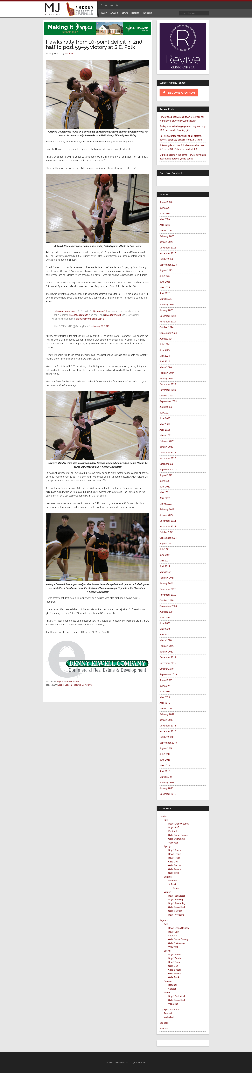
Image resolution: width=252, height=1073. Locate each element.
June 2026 (165, 213)
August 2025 (166, 270)
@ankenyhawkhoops (65, 311)
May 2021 (165, 560)
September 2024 (168, 333)
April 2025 (165, 293)
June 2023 (165, 418)
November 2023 (168, 390)
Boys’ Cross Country (178, 823)
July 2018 (165, 754)
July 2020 (165, 617)
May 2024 (165, 355)
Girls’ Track (173, 873)
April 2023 (165, 429)
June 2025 (165, 281)
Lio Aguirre (87, 685)
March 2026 (166, 230)
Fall (166, 820)
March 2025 (166, 299)
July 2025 (165, 276)
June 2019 (165, 691)
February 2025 (167, 304)
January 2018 (166, 788)
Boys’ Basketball (176, 895)
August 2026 (166, 202)
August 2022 (166, 475)
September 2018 (168, 742)
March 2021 (166, 572)
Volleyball (173, 842)
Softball (172, 884)
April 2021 (165, 566)
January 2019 (166, 720)
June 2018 (165, 759)
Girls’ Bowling (175, 911)
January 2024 (166, 378)
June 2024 (165, 350)
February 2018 (167, 782)
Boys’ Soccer (175, 850)
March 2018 (166, 776)
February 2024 (167, 372)
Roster (176, 888)
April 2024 (165, 361)
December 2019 (168, 657)
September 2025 (168, 264)
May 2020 (165, 629)
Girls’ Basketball (176, 907)
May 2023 (165, 424)
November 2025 (168, 253)
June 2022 (165, 486)
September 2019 (168, 674)
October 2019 (167, 668)
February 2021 (167, 577)
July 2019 (165, 685)
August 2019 (166, 680)
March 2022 (166, 503)
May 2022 (165, 492)
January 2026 (166, 242)
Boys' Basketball (64, 682)
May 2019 (165, 697)
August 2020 (166, 611)
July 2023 (165, 412)
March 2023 (166, 435)
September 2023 (168, 401)
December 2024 (168, 316)
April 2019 (165, 703)
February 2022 (167, 509)
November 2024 (168, 321)
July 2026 (165, 207)
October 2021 (167, 532)
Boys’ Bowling (175, 899)
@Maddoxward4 (112, 315)
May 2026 (165, 219)
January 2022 (166, 515)
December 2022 (168, 452)
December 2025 (168, 247)
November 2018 (168, 731)
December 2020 (168, 589)
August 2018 (166, 748)
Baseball (172, 880)
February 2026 (167, 236)
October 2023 (167, 395)
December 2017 (168, 794)
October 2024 (167, 327)
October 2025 (167, 259)
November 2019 (168, 663)
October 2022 (167, 464)
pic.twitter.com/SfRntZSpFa (90, 318)
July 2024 (165, 344)
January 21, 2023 (101, 326)
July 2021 (165, 549)
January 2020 (166, 651)
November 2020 (168, 594)
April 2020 (165, 634)
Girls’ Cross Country (178, 835)
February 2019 (167, 714)
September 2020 (168, 606)
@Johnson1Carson (78, 315)
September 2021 (168, 537)
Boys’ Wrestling (176, 914)
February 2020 (167, 646)
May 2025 (165, 287)
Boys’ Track (174, 857)
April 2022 (165, 498)
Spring (167, 846)
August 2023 (166, 407)
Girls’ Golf (173, 861)
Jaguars (164, 920)
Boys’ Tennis (174, 854)
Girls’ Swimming (176, 839)
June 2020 (165, 623)
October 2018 (167, 737)
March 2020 (166, 640)
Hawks (76, 682)
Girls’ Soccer (174, 865)
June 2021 (165, 555)
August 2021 (166, 543)
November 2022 (168, 458)
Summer (168, 876)
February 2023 (167, 441)
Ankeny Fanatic (80, 9)
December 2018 (168, 725)
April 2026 (165, 225)
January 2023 (166, 446)
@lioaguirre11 (100, 311)
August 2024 (166, 338)
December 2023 (168, 384)
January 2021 (166, 583)
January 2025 (166, 310)
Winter (167, 892)
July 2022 (165, 481)
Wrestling (173, 1004)
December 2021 (168, 520)
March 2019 (166, 708)
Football (172, 831)
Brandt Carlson (65, 685)
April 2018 (165, 771)
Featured (77, 685)
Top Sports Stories (169, 1009)
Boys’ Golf (173, 827)
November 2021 (168, 526)
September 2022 (168, 469)
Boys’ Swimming (176, 903)
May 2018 (165, 765)
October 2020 (167, 600)
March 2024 (166, 367)
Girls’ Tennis (174, 869)
